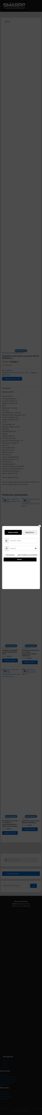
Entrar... (20, 559)
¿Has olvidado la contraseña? (27, 555)
